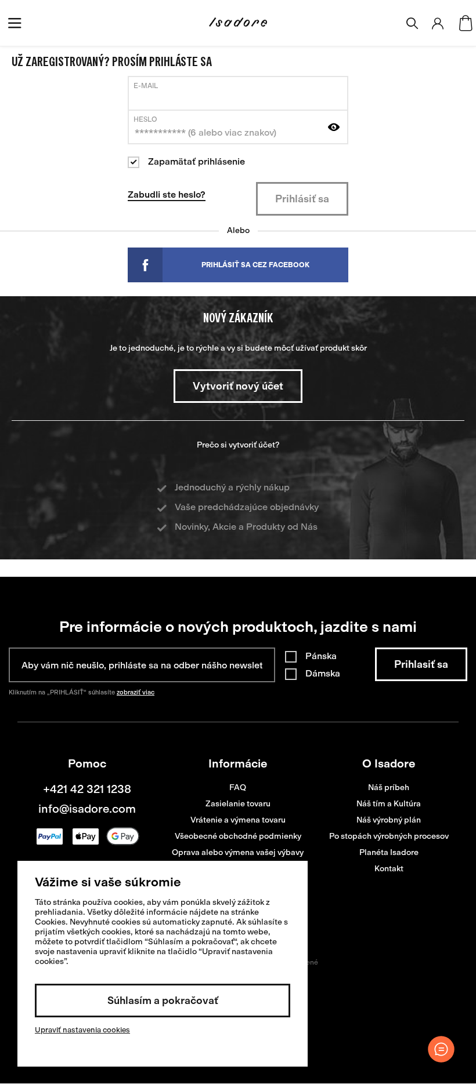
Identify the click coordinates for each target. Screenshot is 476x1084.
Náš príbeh (388, 787)
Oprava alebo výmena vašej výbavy (238, 852)
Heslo (145, 119)
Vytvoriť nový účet (238, 386)
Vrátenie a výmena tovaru (238, 820)
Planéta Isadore (389, 852)
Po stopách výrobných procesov (389, 836)
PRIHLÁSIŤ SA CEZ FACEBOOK (255, 265)
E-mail (146, 86)
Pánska (321, 655)
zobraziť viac (135, 692)
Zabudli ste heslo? (166, 194)
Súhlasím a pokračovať (162, 1000)
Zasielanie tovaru (238, 804)
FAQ (237, 787)
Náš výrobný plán (388, 820)
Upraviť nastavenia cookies (82, 1030)
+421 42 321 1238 (87, 789)
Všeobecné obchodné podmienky (238, 836)
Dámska (322, 673)
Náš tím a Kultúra (388, 804)
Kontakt (388, 869)
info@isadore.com (87, 809)
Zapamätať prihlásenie (196, 161)
